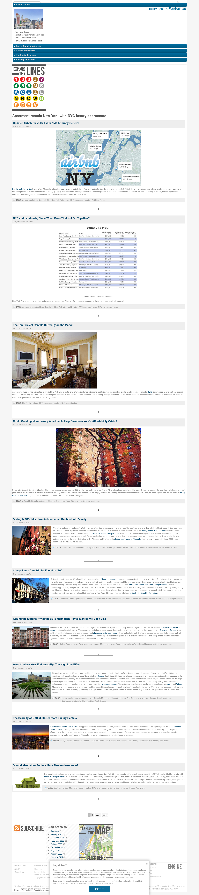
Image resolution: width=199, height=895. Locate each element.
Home (16, 890)
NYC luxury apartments (80, 200)
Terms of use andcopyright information (43, 876)
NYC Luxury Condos (68, 403)
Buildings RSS (150, 867)
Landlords (49, 306)
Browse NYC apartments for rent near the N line (110, 79)
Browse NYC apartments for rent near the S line (73, 79)
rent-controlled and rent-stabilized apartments (148, 584)
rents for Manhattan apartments (106, 533)
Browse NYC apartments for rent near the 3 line (29, 79)
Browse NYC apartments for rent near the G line (135, 79)
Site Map (18, 869)
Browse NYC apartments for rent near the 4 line (47, 79)
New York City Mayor (71, 501)
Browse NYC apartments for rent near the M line (67, 79)
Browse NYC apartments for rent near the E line (91, 79)
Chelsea (100, 675)
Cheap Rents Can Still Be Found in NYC (37, 570)
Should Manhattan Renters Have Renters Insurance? (45, 765)
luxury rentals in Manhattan (153, 530)
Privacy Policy (40, 871)
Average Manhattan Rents (33, 306)
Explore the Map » (96, 843)
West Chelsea (100, 700)
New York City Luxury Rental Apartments (155, 698)
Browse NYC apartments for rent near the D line (147, 79)
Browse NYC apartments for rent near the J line (35, 79)
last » (105, 815)
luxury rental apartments (54, 776)
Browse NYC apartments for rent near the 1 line (16, 79)
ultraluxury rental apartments (105, 632)
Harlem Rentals (68, 547)
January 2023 (56, 853)
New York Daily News (60, 200)
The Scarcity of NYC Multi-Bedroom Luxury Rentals (45, 718)
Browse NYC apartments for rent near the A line (79, 79)
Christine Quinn (54, 501)
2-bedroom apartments (110, 579)
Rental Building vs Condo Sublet (28, 41)
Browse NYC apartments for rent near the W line (129, 79)
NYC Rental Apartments (108, 306)
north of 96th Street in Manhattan (143, 592)
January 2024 (56, 834)
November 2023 (57, 840)
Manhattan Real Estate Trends (125, 598)
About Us (38, 869)
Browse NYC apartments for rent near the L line (104, 79)
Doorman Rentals (61, 787)
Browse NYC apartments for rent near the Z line (98, 79)
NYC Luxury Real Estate (159, 740)
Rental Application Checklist (26, 38)
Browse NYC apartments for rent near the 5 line (54, 79)
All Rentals (26, 890)
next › (98, 815)
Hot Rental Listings (30, 403)
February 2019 (57, 857)
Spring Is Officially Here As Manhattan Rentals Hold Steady (50, 519)
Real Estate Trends (131, 547)
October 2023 (56, 844)
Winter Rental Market (168, 547)
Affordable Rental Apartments (34, 501)
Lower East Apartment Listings (86, 644)
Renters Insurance (120, 787)
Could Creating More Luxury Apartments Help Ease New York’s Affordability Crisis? (65, 421)
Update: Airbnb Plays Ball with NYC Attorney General (46, 123)
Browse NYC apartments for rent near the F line (141, 79)
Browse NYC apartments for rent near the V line (160, 79)
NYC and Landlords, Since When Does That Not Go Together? (51, 218)
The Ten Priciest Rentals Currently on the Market (43, 325)
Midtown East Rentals (118, 740)
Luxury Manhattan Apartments (74, 698)
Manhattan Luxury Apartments (89, 547)
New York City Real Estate (65, 306)
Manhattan (33, 200)
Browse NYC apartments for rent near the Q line (123, 79)
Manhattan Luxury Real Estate (98, 598)
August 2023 (56, 850)
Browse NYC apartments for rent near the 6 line (60, 79)
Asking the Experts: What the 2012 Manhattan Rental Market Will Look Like (59, 619)
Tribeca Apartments (137, 787)
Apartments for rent (168, 630)
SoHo (169, 684)
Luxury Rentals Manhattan (99, 698)
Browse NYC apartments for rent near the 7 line (42, 79)
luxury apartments (108, 684)
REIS (149, 391)
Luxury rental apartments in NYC (64, 726)
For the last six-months (22, 188)
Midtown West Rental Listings (139, 644)
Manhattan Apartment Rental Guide (29, 35)
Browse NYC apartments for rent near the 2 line (23, 79)
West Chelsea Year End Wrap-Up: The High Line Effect (46, 664)
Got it (99, 889)
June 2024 (55, 831)
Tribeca (179, 684)
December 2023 (57, 837)
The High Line (88, 700)
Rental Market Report (149, 547)
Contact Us (19, 871)
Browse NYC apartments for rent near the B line (154, 79)
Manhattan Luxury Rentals (80, 787)
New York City (44, 200)
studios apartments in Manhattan (128, 538)
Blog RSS (29, 828)
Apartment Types (22, 32)
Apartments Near (41, 890)
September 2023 (58, 847)
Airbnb (25, 200)
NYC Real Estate (98, 200)
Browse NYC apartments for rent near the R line (116, 79)
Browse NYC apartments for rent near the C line (85, 79)
